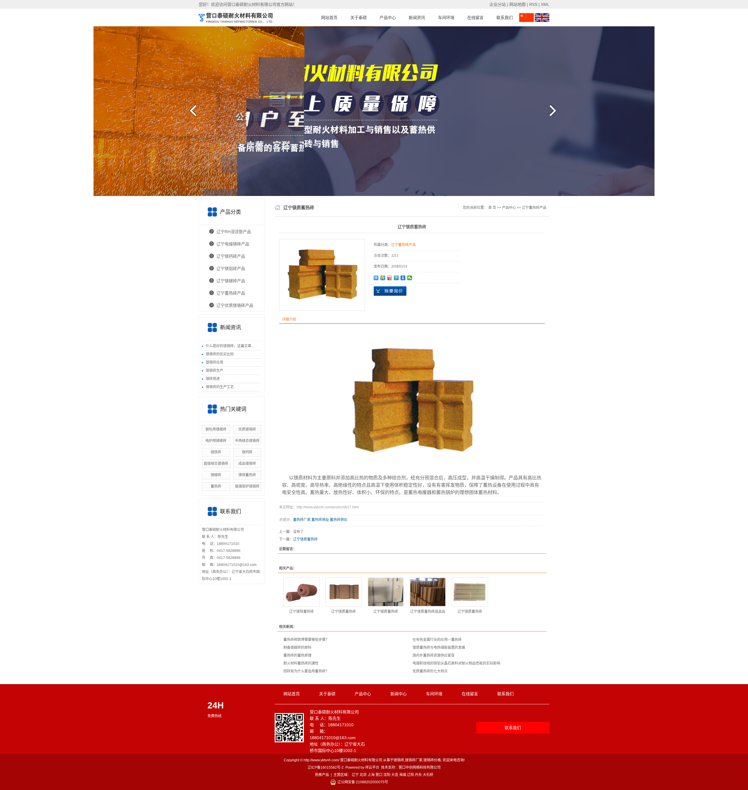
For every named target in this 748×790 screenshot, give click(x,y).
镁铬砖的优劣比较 (220, 354)
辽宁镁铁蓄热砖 (301, 612)
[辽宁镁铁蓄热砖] (301, 592)
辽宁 (355, 775)
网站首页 (329, 17)
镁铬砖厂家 (414, 760)
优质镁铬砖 (247, 429)
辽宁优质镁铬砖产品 (235, 305)
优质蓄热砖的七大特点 (430, 671)
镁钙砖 (247, 452)
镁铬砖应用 (214, 362)
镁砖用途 (213, 379)
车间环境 (446, 17)
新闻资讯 (417, 17)
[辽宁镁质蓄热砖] (343, 592)
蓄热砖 (216, 486)
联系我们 (504, 17)
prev (191, 113)
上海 (371, 775)
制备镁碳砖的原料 (297, 648)
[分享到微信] (409, 278)
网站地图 (517, 4)
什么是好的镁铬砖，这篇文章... (230, 346)
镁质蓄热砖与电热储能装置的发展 (439, 648)
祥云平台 (372, 767)
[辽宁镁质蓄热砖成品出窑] (428, 592)
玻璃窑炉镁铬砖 (247, 486)
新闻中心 (398, 693)
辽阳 (410, 775)
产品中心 (388, 17)
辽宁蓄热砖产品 (231, 293)
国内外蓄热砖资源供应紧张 (434, 655)
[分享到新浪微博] (389, 278)
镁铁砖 (216, 452)
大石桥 (428, 775)
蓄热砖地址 (320, 520)
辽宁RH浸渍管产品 (234, 231)
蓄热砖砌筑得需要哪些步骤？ (306, 640)
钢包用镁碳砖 (215, 429)
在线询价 (390, 291)
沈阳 (386, 775)
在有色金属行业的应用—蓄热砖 (437, 640)
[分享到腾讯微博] (396, 278)
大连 (394, 775)
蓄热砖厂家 (302, 520)
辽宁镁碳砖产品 (231, 280)
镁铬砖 (399, 760)
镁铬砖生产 (214, 371)
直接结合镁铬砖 (216, 464)
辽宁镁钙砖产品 (231, 256)
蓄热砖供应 (338, 520)
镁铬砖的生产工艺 (220, 387)
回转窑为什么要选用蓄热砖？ (306, 671)
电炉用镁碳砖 (215, 441)
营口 (378, 775)
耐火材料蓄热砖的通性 (300, 663)
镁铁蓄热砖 (247, 475)
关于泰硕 (358, 17)
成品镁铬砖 (247, 464)
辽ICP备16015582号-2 (326, 767)
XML (545, 4)
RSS (533, 4)
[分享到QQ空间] (382, 278)
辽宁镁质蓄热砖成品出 (427, 612)
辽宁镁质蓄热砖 (305, 539)
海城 (402, 775)
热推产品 (322, 775)
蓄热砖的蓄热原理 (297, 655)
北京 (363, 775)
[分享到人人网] (403, 278)
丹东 (418, 775)
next (556, 113)
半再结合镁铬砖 (247, 441)
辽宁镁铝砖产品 (231, 268)
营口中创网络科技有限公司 (420, 767)
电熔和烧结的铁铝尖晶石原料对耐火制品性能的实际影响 (456, 663)
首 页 (492, 208)
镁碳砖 (216, 475)
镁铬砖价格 (432, 760)
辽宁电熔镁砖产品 (233, 244)
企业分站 (497, 4)
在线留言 (475, 17)
